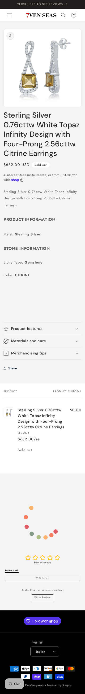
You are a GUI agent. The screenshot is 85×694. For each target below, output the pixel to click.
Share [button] (12, 368)
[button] (9, 15)
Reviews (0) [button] (12, 570)
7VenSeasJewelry (35, 685)
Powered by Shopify (59, 685)
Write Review (42, 597)
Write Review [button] (42, 577)
